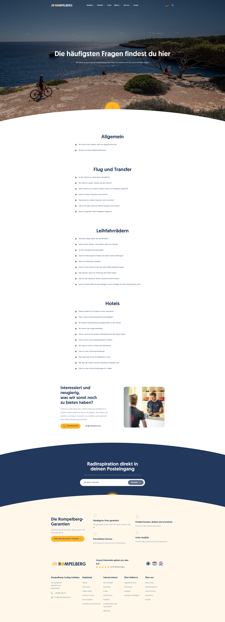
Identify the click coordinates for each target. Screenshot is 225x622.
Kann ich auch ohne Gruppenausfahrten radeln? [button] (95, 340)
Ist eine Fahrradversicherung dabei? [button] (91, 250)
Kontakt (148, 600)
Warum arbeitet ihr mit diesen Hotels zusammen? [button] (96, 311)
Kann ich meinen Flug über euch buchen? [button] (93, 194)
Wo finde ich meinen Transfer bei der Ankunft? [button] (95, 183)
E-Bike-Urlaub (87, 591)
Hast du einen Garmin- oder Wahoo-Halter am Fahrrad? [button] (98, 244)
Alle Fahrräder (108, 583)
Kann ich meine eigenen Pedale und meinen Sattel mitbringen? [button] (101, 256)
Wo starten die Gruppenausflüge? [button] (91, 328)
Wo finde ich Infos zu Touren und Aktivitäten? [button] (95, 346)
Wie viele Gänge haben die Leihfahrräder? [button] (94, 239)
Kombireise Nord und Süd (91, 604)
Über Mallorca (131, 578)
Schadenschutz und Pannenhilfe (110, 605)
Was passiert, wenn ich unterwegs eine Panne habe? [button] (97, 273)
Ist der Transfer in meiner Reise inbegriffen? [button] (94, 177)
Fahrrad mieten (110, 578)
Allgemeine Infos (130, 583)
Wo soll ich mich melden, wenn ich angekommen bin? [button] (98, 144)
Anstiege (127, 591)
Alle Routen (128, 587)
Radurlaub (87, 578)
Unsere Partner (150, 591)
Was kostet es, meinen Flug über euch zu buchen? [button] (96, 200)
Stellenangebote (151, 587)
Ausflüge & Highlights (131, 595)
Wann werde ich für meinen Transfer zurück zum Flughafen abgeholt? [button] (103, 189)
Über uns (149, 578)
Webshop (106, 611)
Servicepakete (87, 600)
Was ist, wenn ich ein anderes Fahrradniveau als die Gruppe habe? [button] (102, 334)
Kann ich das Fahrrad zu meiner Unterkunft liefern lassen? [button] (99, 279)
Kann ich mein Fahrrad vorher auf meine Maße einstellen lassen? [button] (101, 267)
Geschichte (149, 595)
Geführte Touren (88, 595)
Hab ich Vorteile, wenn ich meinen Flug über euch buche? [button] (99, 206)
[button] (72, 426)
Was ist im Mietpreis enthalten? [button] (90, 261)
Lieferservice (107, 595)
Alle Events (86, 587)
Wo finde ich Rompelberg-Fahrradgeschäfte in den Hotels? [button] (100, 323)
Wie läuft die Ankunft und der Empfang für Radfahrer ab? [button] (99, 363)
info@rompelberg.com (63, 597)
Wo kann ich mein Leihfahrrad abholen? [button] (93, 150)
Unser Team (149, 583)
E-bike (105, 591)
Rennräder (107, 587)
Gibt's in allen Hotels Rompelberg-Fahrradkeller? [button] (96, 317)
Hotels (84, 583)
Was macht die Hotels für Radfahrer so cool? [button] (94, 357)
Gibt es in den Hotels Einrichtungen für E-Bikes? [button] (95, 368)
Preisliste (106, 600)
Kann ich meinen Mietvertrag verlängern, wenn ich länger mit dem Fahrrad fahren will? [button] (109, 284)
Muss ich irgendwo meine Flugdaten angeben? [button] (95, 212)
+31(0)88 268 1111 (60, 593)
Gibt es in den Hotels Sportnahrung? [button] (92, 351)
